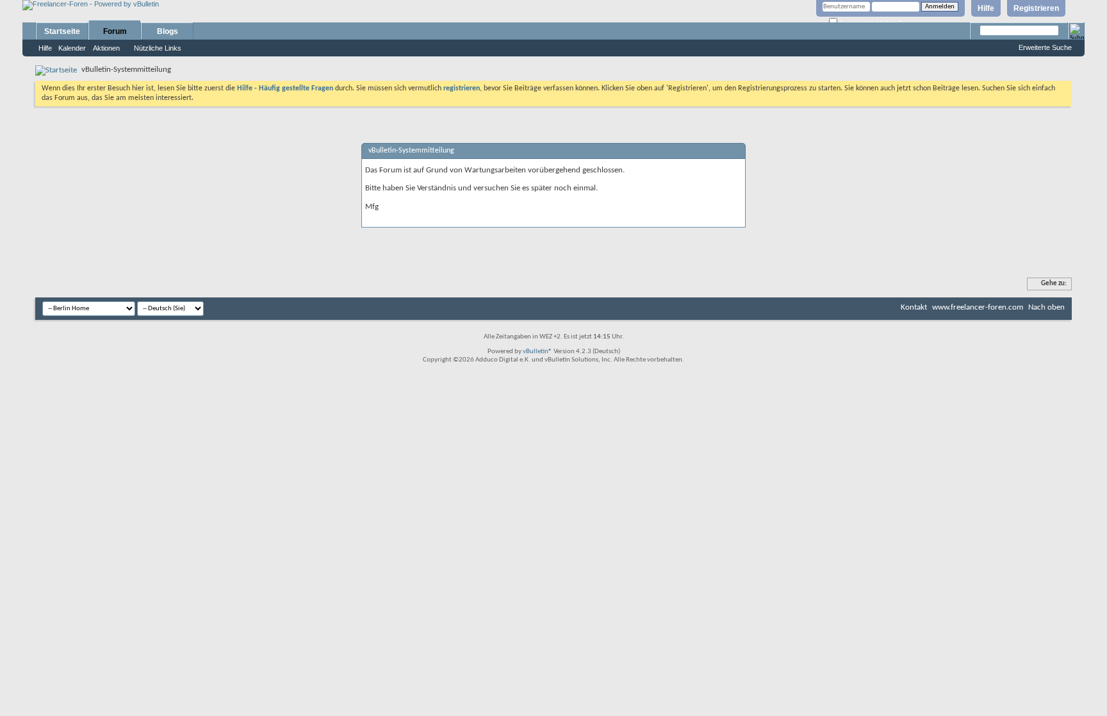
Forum (115, 31)
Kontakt (914, 307)
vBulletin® (537, 351)
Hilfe (986, 8)
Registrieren (1036, 8)
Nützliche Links (157, 48)
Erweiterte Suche (1045, 47)
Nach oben (1046, 307)
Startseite (62, 31)
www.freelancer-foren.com (977, 307)
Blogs (167, 31)
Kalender (72, 48)
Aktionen (106, 48)
